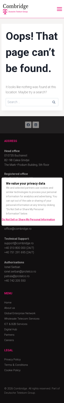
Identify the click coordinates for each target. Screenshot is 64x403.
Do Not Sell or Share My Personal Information (28, 219)
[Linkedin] (36, 125)
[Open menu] (59, 9)
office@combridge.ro (17, 228)
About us (9, 308)
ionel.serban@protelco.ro (20, 271)
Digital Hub (10, 329)
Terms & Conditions (16, 364)
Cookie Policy (12, 370)
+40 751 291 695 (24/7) (19, 252)
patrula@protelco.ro (17, 276)
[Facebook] (28, 125)
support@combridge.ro (19, 243)
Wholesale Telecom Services (21, 318)
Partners (9, 334)
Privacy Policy (12, 359)
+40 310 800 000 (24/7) (19, 248)
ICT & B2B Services (15, 324)
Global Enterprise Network (19, 313)
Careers (9, 340)
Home (8, 302)
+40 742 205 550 (15, 280)
